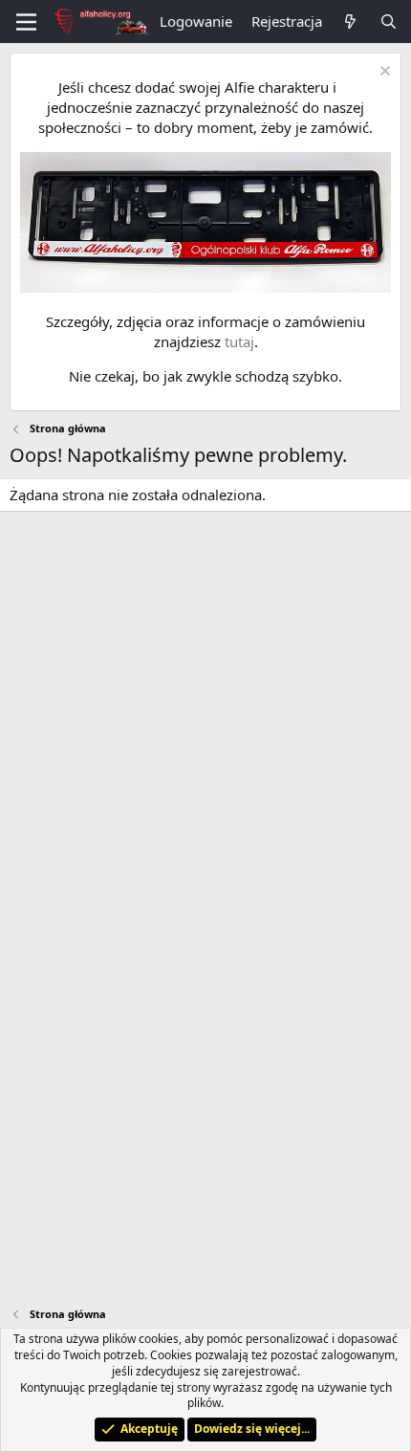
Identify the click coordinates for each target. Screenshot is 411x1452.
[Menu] (26, 22)
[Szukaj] (388, 21)
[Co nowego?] (350, 21)
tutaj (239, 341)
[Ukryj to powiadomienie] (383, 73)
